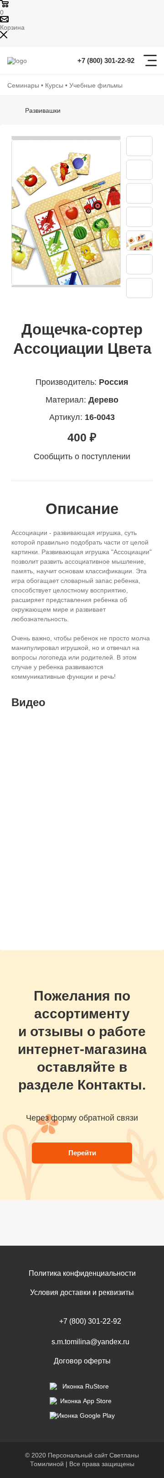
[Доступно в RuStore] (82, 1386)
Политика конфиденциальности (82, 1273)
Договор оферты (82, 1361)
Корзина (12, 27)
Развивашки (43, 110)
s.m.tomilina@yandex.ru (90, 1342)
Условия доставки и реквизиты (82, 1292)
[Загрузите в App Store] (82, 1401)
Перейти (82, 1153)
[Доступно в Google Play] (82, 1415)
